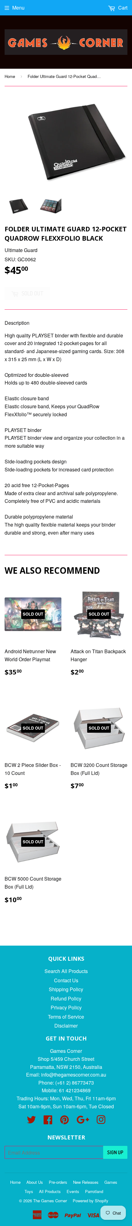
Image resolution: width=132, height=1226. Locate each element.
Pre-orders (58, 1182)
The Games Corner (50, 1201)
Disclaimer (66, 1025)
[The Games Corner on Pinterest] (64, 1121)
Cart (122, 7)
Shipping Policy (66, 989)
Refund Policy (66, 998)
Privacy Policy (66, 1007)
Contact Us (66, 980)
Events (73, 1191)
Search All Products (66, 971)
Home (10, 76)
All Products (50, 1191)
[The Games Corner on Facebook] (47, 1121)
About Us (34, 1182)
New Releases (86, 1182)
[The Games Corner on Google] (82, 1121)
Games (110, 1182)
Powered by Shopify (90, 1201)
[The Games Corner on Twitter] (31, 1121)
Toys (29, 1191)
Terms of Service (66, 1016)
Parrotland (94, 1191)
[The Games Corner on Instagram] (101, 1121)
